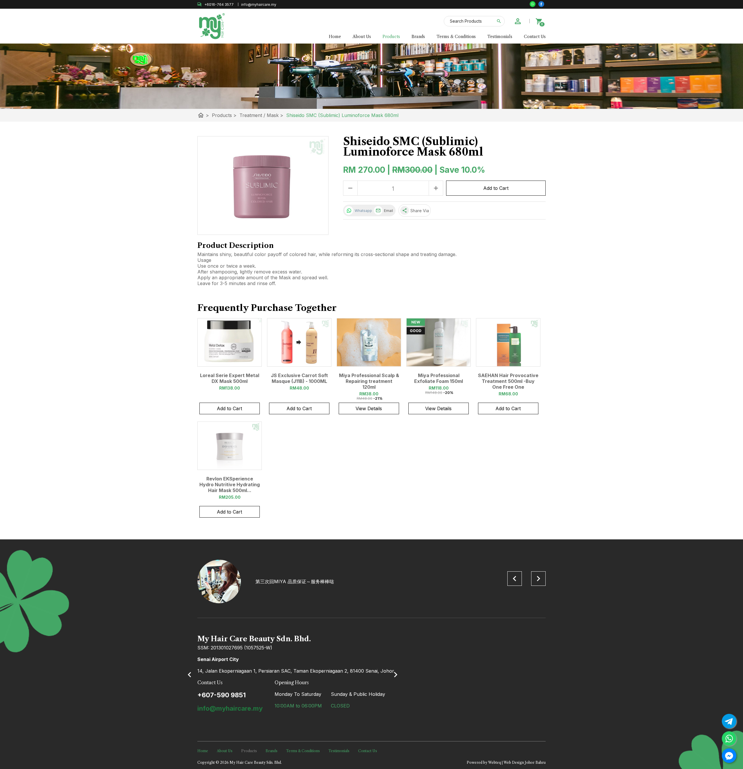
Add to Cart (495, 188)
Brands (418, 36)
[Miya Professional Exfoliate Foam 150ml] (438, 342)
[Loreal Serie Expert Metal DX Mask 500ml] (230, 342)
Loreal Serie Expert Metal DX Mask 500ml (229, 378)
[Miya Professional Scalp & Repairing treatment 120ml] (369, 342)
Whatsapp (363, 210)
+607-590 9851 (221, 695)
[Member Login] (517, 21)
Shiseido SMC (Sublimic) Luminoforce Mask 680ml (342, 115)
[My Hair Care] (541, 4)
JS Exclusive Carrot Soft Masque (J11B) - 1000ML (299, 378)
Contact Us (535, 36)
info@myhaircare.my (230, 708)
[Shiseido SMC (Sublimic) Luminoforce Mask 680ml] (263, 185)
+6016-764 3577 (219, 4)
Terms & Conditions (456, 36)
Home (335, 36)
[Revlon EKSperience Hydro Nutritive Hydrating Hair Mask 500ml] (230, 446)
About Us (362, 36)
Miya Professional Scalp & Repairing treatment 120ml (369, 381)
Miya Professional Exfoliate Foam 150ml (438, 378)
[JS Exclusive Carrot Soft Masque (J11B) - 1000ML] (299, 342)
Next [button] (538, 578)
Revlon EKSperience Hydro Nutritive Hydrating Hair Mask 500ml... (229, 484)
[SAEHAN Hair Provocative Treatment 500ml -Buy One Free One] (508, 342)
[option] (371, 581)
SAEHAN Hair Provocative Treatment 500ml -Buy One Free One (508, 381)
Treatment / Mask (261, 115)
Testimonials (499, 36)
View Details (369, 408)
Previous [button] (514, 578)
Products (391, 36)
